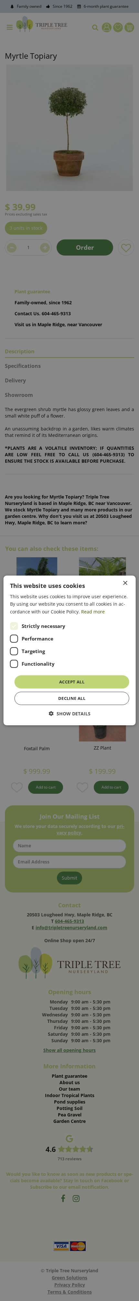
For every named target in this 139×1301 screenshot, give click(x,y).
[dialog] (70, 650)
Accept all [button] (71, 682)
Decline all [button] (71, 698)
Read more (93, 611)
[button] (70, 713)
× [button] (125, 583)
